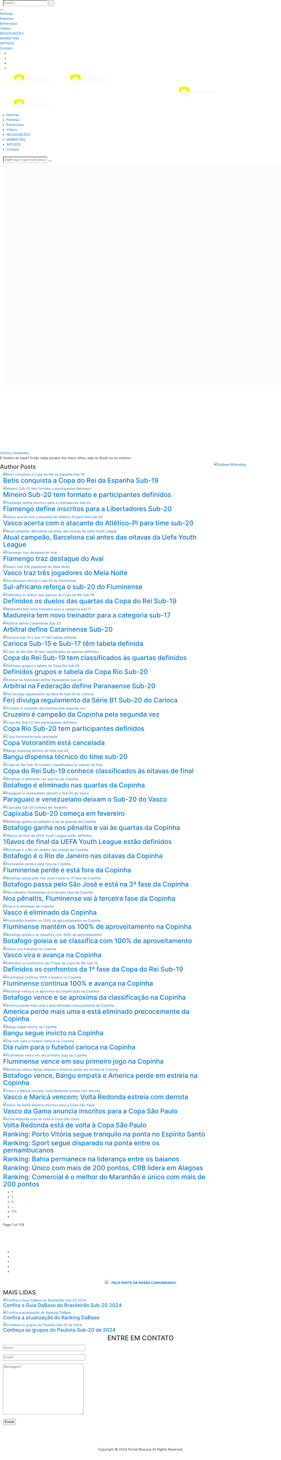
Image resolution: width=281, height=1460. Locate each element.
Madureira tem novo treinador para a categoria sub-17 (87, 615)
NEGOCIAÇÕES (12, 33)
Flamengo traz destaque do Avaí (53, 559)
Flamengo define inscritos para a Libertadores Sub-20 (87, 509)
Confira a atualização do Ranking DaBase (51, 1318)
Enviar (9, 1422)
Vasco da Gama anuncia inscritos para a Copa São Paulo (90, 1111)
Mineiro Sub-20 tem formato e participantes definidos (87, 495)
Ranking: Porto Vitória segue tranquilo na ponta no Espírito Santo (104, 1134)
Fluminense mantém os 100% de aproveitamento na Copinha (97, 927)
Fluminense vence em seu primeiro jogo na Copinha (83, 1061)
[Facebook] (9, 58)
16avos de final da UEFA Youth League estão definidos (87, 842)
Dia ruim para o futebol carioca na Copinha (69, 1047)
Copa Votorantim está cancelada (54, 743)
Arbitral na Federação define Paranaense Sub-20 (79, 686)
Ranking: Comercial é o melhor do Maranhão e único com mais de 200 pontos (104, 1180)
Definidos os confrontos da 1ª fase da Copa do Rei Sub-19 (93, 969)
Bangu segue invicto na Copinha (53, 1033)
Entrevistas (8, 23)
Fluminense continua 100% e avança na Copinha (78, 983)
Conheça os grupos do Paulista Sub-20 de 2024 (59, 1330)
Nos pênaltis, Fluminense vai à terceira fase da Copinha (89, 898)
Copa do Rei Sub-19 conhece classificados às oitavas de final (98, 771)
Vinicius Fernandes (14, 453)
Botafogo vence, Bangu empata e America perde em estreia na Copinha (100, 1079)
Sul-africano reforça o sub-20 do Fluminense (73, 587)
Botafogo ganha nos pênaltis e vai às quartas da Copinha (91, 828)
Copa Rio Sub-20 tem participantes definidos (73, 728)
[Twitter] (9, 63)
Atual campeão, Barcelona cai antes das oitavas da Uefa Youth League (99, 540)
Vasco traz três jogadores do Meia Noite (65, 573)
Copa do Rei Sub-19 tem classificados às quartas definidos (95, 658)
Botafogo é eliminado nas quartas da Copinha (74, 785)
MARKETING (9, 38)
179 (14, 1211)
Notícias (6, 14)
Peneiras (6, 18)
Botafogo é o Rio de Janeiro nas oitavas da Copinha (83, 856)
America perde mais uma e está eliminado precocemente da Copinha (96, 1015)
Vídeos (5, 28)
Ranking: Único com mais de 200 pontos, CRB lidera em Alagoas (103, 1168)
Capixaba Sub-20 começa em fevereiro (64, 813)
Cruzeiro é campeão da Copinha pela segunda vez (81, 714)
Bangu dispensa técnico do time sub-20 (65, 757)
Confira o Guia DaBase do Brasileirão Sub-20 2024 (62, 1305)
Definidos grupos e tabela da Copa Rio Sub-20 (75, 672)
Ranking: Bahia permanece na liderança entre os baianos (91, 1159)
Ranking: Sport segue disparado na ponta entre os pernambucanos (81, 1146)
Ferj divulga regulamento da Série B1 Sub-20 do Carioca (90, 700)
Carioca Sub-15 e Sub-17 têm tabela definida (73, 643)
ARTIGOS (7, 43)
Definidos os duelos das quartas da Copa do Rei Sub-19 (89, 601)
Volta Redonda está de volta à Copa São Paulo (74, 1125)
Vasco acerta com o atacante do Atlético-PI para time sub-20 (98, 523)
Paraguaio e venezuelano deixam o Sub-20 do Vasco (85, 799)
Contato (6, 48)
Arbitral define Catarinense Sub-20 (58, 629)
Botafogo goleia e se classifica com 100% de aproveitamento (97, 941)
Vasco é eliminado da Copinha (50, 912)
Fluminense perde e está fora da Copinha (67, 870)
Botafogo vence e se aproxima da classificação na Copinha (94, 997)
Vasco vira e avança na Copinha (52, 955)
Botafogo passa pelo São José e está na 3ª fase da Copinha (96, 884)
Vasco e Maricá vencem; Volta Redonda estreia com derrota (95, 1097)
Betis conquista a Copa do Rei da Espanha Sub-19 (80, 480)
